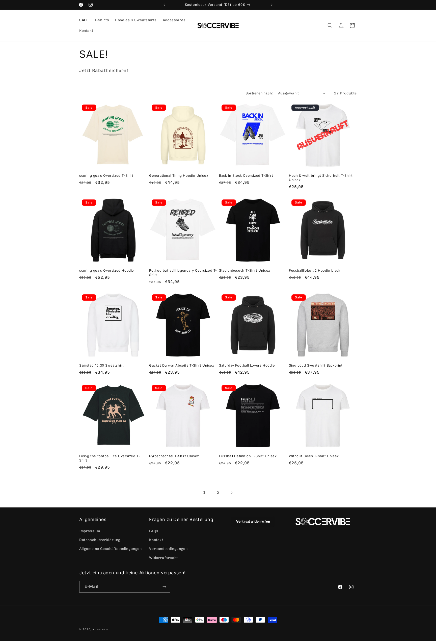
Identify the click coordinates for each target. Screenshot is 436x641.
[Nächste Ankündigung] (271, 5)
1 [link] (204, 492)
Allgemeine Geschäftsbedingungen (110, 549)
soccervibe (100, 629)
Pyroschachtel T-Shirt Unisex (174, 456)
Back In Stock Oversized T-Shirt (246, 175)
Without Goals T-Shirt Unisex (314, 456)
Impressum (89, 531)
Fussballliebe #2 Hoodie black (314, 270)
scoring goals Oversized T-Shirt (106, 175)
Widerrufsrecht (163, 558)
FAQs (153, 531)
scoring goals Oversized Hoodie (106, 270)
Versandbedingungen (168, 549)
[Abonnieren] (164, 587)
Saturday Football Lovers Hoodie (247, 365)
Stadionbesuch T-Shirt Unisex (244, 270)
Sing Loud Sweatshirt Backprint (316, 365)
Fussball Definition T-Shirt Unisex (248, 456)
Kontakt (156, 540)
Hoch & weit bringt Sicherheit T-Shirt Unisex (320, 177)
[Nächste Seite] (231, 492)
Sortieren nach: (259, 93)
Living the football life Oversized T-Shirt (109, 458)
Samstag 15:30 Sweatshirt (101, 365)
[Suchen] (330, 25)
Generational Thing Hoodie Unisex (178, 175)
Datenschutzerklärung (99, 540)
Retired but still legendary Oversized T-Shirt (183, 272)
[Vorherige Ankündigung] (164, 5)
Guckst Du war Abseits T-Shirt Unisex (181, 365)
